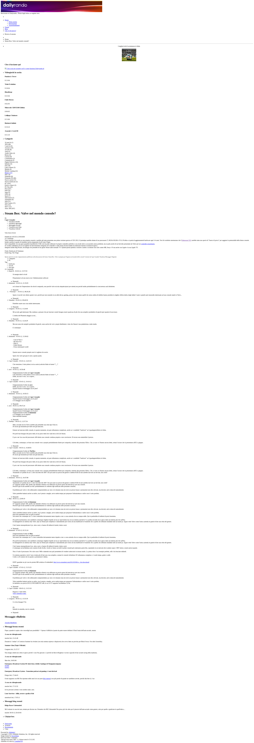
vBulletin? (12, 732)
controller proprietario (148, 244)
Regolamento (9, 727)
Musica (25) (8, 173)
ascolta (7, 665)
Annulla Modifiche (11, 623)
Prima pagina (13, 22)
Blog (6, 29)
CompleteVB (18, 741)
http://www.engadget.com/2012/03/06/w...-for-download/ (71, 562)
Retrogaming (13, 23)
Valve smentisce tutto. (19, 593)
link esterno (47, 678)
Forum (7, 27)
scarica (7, 667)
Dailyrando (8, 723)
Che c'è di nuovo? (10, 31)
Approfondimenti (14, 25)
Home (7, 20)
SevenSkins (15, 736)
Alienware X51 (186, 240)
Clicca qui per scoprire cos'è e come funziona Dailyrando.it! (25, 68)
